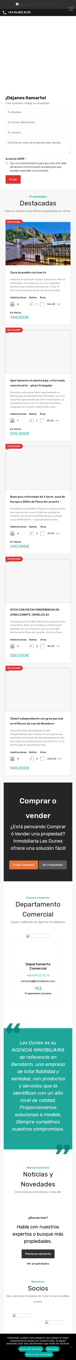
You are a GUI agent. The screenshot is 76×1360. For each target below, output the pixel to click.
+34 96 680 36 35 (19, 12)
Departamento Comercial (38, 966)
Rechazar (52, 1348)
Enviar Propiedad (23, 865)
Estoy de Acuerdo (31, 1348)
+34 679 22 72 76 (38, 975)
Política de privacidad (39, 1354)
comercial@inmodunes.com (38, 981)
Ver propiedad (38, 256)
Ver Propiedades (52, 865)
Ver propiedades (38, 1263)
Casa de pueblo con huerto (28, 272)
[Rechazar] (71, 1347)
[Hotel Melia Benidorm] (54, 1327)
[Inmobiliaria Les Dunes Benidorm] (38, 4)
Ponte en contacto (38, 1254)
